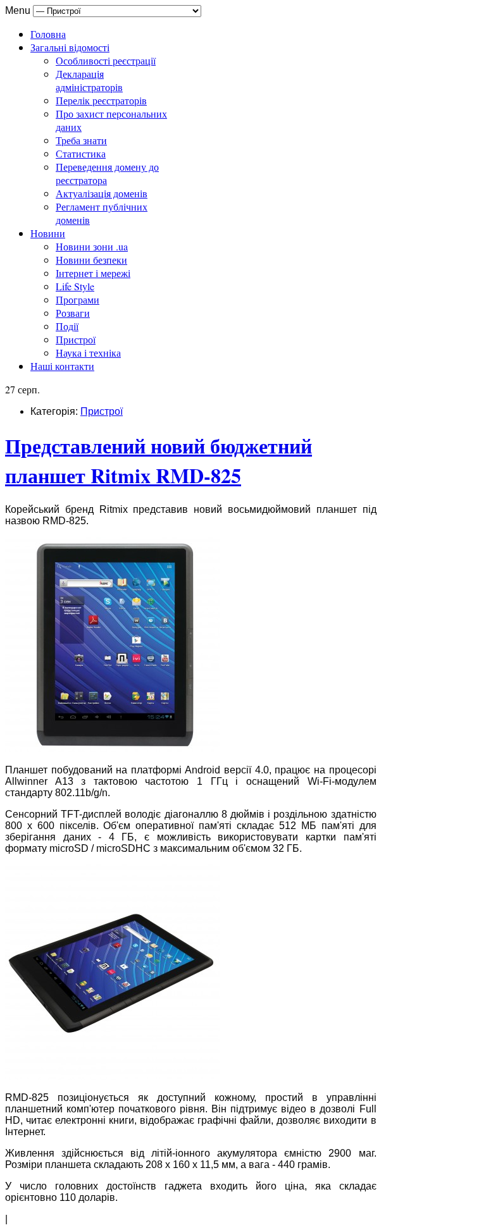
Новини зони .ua (92, 246)
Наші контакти (62, 365)
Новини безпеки (91, 259)
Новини (47, 233)
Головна (48, 33)
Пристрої (76, 339)
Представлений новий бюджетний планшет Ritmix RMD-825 (158, 460)
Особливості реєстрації (106, 60)
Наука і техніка (88, 352)
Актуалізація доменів (101, 193)
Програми (77, 299)
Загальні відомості (69, 47)
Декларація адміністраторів (89, 80)
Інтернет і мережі (93, 273)
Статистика (81, 153)
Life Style (75, 286)
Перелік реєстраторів (101, 100)
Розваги (73, 312)
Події (67, 326)
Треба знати (81, 140)
